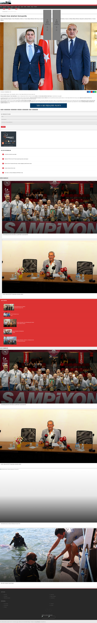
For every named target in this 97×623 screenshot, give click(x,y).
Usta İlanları (6, 605)
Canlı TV (5, 594)
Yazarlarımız (53, 597)
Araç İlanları (6, 603)
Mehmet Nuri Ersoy (25, 109)
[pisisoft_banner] (8, 146)
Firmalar (5, 607)
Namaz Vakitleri (53, 596)
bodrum (2, 109)
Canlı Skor (52, 594)
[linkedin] (93, 92)
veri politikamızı (37, 621)
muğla (30, 109)
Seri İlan (52, 605)
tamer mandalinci (35, 109)
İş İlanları (52, 603)
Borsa (4, 8)
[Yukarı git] (95, 621)
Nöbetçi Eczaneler (7, 597)
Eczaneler (10, 8)
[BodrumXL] (48, 2)
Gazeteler (17, 8)
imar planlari (19, 109)
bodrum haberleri (13, 109)
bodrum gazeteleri (7, 109)
